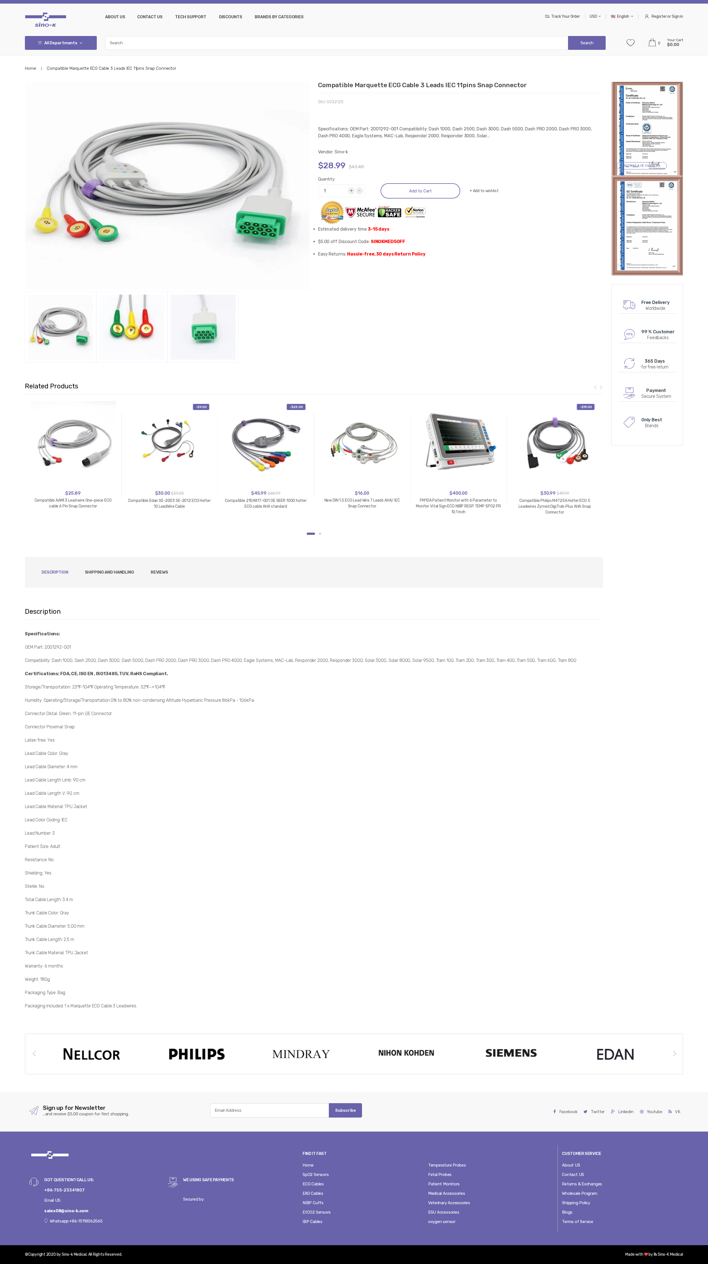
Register (659, 16)
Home (30, 68)
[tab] (109, 572)
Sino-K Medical (670, 1254)
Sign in (677, 16)
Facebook (567, 1111)
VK (677, 1111)
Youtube (654, 1111)
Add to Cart (420, 191)
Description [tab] (54, 572)
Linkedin (625, 1111)
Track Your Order (565, 16)
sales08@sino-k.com (66, 1210)
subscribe (345, 1110)
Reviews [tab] (159, 572)
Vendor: (326, 151)
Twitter (597, 1111)
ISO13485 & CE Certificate (641, 165)
